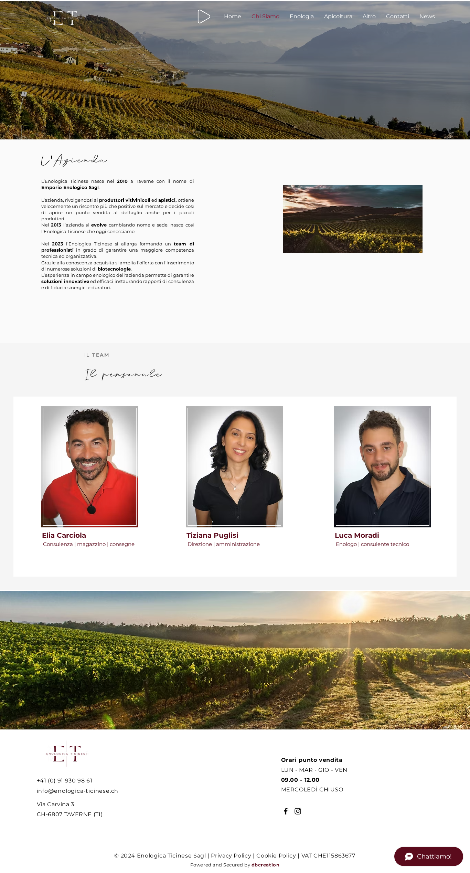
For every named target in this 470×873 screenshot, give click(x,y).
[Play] (204, 16)
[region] (90, 479)
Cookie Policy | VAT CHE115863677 (305, 855)
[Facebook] (285, 811)
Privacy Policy (231, 855)
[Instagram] (297, 811)
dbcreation (265, 864)
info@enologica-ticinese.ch (78, 791)
